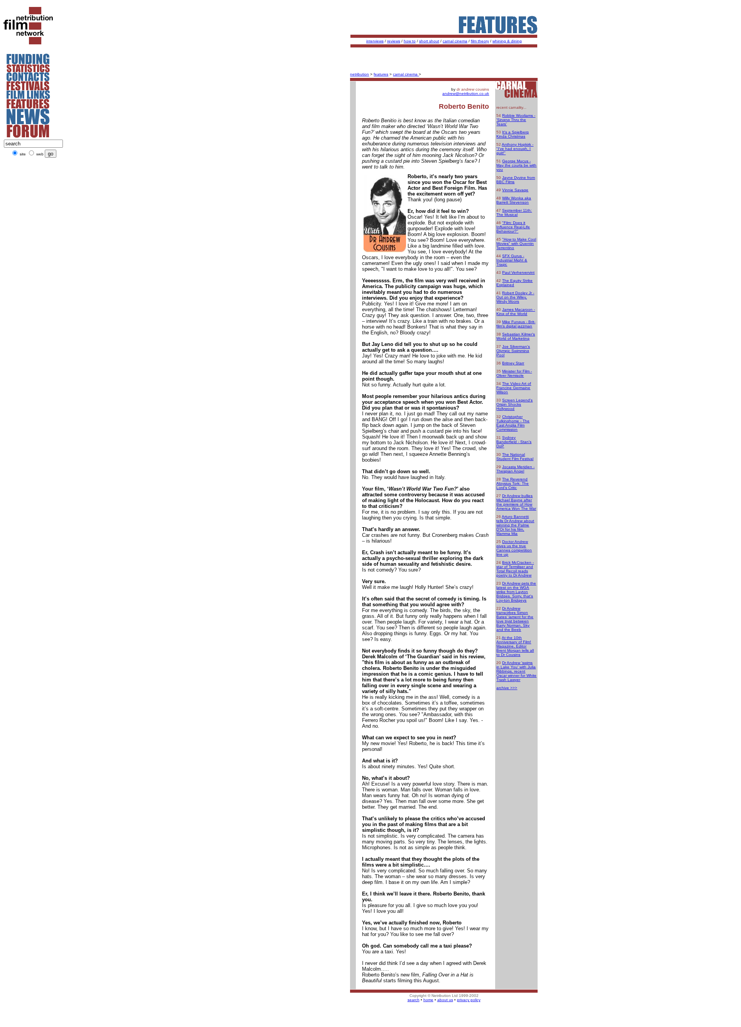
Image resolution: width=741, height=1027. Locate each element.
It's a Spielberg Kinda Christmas (512, 134)
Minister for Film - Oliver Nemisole (514, 373)
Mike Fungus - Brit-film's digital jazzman (515, 324)
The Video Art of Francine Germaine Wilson (513, 387)
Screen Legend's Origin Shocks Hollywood (514, 404)
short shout (429, 41)
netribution (359, 74)
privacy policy (468, 1000)
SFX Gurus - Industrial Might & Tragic (511, 260)
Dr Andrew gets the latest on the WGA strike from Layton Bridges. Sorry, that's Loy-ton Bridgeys (516, 591)
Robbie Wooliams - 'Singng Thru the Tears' (515, 119)
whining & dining (507, 41)
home (428, 1000)
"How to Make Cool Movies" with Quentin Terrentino (516, 243)
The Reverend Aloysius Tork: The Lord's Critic (512, 483)
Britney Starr (513, 363)
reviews (393, 41)
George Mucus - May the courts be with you (516, 165)
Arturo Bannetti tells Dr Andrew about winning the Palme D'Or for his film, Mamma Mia (515, 525)
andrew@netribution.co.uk (465, 93)
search (414, 1000)
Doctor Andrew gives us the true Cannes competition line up (514, 548)
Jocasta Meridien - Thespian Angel (515, 469)
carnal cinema (455, 41)
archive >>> (506, 688)
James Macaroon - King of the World (515, 311)
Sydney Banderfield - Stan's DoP (513, 441)
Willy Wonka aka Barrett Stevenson (513, 200)
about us (445, 1000)
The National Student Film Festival (514, 456)
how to (410, 41)
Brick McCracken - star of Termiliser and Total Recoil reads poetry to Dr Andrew (515, 568)
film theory (480, 41)
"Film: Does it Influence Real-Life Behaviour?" (513, 227)
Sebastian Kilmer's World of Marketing (515, 336)
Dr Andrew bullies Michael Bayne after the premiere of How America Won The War (516, 502)
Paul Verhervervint (518, 272)
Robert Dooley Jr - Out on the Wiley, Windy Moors (515, 297)
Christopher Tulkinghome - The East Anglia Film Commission (513, 423)
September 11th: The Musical (514, 212)
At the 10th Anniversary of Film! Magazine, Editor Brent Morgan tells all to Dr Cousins (515, 646)
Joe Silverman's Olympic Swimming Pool (513, 350)
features (381, 74)
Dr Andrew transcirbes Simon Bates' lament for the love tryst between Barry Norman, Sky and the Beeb (514, 619)
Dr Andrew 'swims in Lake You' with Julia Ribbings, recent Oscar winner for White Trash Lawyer (516, 671)
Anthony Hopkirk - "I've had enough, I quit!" (514, 148)
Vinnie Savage (515, 190)
